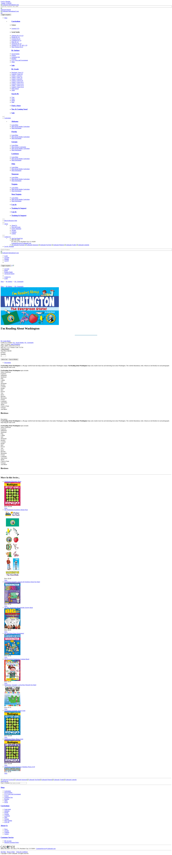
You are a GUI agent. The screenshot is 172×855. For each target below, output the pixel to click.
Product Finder (8, 272)
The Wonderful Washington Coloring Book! (16, 659)
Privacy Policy (11, 852)
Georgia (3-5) (15, 28)
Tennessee (15, 174)
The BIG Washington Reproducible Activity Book (18, 607)
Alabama (14, 121)
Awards (13, 230)
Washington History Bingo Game (13, 739)
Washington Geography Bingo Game (14, 710)
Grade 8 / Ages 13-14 (17, 87)
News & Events (15, 227)
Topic (13, 99)
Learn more (7, 809)
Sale (13, 65)
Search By (15, 94)
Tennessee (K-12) (16, 43)
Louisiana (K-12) (16, 40)
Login (6, 256)
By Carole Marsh (5, 341)
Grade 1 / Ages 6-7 (16, 75)
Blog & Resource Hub (10, 220)
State (12, 102)
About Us (14, 225)
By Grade (15, 69)
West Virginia (16, 194)
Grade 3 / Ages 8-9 (16, 79)
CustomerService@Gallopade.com (21, 243)
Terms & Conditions (22, 852)
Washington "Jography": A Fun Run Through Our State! (20, 685)
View (5, 508)
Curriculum (15, 21)
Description (7, 362)
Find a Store (16, 106)
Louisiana (15, 154)
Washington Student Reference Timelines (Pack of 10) (19, 767)
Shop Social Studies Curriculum (20, 126)
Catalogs (13, 232)
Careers (13, 233)
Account (6, 257)
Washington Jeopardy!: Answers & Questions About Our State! (22, 582)
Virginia (14, 184)
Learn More (14, 125)
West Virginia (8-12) (17, 47)
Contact (3, 3)
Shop (5, 18)
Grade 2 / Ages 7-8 (16, 77)
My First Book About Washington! (14, 633)
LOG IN (6, 822)
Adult (13, 90)
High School (15, 88)
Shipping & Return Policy (11, 842)
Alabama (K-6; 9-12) (17, 35)
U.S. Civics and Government (19, 60)
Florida (14, 132)
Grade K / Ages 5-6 (17, 74)
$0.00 (8, 3)
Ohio (13, 164)
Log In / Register (5, 1)
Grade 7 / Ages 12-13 (17, 85)
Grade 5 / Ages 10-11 (17, 82)
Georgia (14, 142)
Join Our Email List (17, 238)
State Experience (15, 344)
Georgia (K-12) (15, 39)
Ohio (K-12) (15, 42)
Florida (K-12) (15, 37)
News (6, 829)
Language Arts (15, 57)
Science (13, 55)
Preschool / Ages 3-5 (17, 72)
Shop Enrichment (16, 128)
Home (6, 270)
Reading (13, 58)
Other (13, 62)
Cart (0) (6, 260)
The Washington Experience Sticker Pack (16, 509)
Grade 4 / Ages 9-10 (17, 80)
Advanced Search (6, 9)
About (6, 224)
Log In (13, 204)
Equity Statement (16, 228)
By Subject (15, 50)
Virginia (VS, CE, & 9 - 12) (19, 45)
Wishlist (6, 259)
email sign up (4, 781)
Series (13, 100)
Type (12, 97)
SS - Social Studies (18, 342)
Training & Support (18, 208)
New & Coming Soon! (19, 109)
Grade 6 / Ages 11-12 (17, 84)
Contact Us (7, 237)
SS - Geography (19, 281)
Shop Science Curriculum (18, 147)
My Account (7, 841)
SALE (6, 802)
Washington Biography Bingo (12, 481)
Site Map (3, 852)
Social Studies (15, 54)
